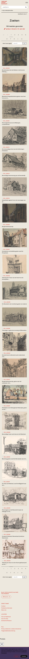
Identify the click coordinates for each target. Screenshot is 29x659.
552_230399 (6, 94)
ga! (24, 43)
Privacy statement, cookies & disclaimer (11, 629)
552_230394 (7, 302)
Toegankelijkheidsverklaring (8, 631)
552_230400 (6, 224)
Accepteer (24, 656)
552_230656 (6, 276)
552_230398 (7, 534)
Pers (2, 627)
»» (21, 39)
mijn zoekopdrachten (7, 10)
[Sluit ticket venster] (2, 644)
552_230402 (6, 68)
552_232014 (6, 173)
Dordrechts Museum (6, 620)
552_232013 (7, 379)
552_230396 (7, 328)
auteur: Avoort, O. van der (15, 29)
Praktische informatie (6, 608)
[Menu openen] (27, 2)
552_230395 (7, 508)
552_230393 (7, 353)
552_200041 (7, 561)
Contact (3, 606)
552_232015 (6, 198)
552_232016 (7, 457)
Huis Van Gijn (4, 618)
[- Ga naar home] (13, 2)
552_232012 (6, 147)
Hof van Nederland (6, 616)
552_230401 (6, 249)
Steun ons (3, 610)
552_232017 (7, 481)
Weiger (16, 656)
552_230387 (7, 406)
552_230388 (7, 432)
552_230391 (6, 121)
